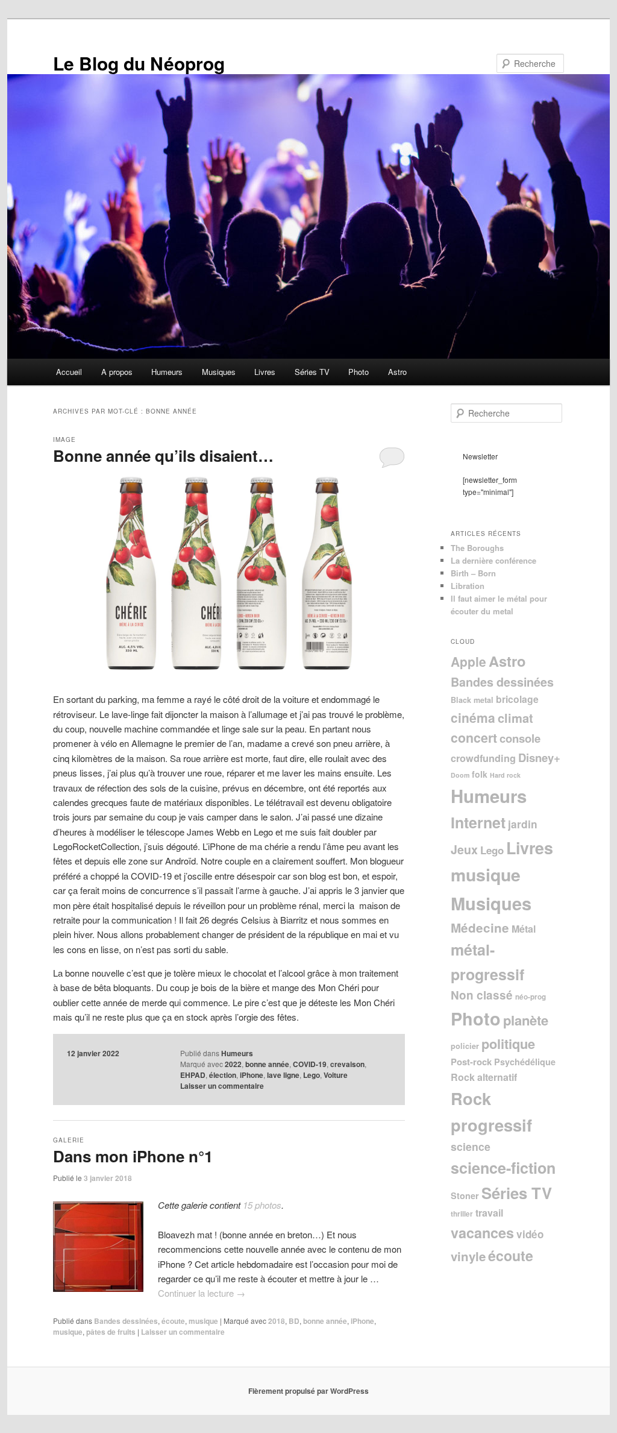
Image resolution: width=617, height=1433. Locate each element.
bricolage (517, 699)
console (520, 738)
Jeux (464, 849)
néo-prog (530, 997)
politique (508, 1043)
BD (294, 1320)
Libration (467, 585)
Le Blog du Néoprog (139, 63)
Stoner (465, 1195)
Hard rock (505, 774)
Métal (524, 929)
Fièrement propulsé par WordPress (308, 1390)
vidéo (529, 1234)
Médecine (480, 927)
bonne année (267, 1064)
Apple (468, 661)
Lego (311, 1074)
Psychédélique (525, 1062)
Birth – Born (473, 573)
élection (222, 1074)
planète (525, 1020)
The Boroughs (477, 547)
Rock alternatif (484, 1077)
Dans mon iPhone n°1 (133, 1156)
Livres (264, 371)
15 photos (262, 1204)
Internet (478, 822)
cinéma (473, 717)
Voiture (336, 1074)
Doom (460, 774)
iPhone (251, 1074)
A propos (117, 371)
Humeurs (167, 371)
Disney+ (539, 757)
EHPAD (192, 1074)
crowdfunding (483, 758)
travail (489, 1213)
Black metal (472, 699)
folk (479, 774)
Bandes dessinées (126, 1320)
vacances (482, 1232)
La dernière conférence (493, 560)
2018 (276, 1320)
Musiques (219, 371)
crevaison (347, 1064)
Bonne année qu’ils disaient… (163, 455)
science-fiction (503, 1168)
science (470, 1146)
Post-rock (471, 1061)
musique (203, 1320)
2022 (233, 1064)
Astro (397, 371)
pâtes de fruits (111, 1331)
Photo (358, 371)
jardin (522, 823)
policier (465, 1046)
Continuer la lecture (201, 1293)
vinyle (468, 1256)
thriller (462, 1214)
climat (515, 717)
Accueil (69, 371)
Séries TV (312, 371)
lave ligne (283, 1074)
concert (474, 737)
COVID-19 (310, 1064)
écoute (173, 1320)
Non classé (482, 995)
